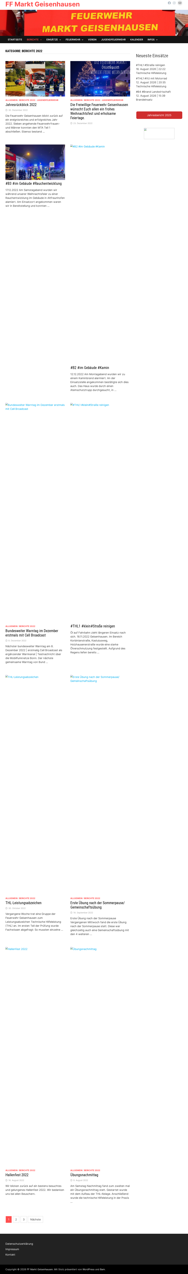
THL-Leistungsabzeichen (23, 903)
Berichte (33, 39)
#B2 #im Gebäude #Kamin (89, 368)
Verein (92, 39)
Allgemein (11, 100)
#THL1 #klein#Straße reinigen (92, 626)
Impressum (12, 1249)
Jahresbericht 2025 (159, 115)
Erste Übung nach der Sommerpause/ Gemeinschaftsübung (97, 905)
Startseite (15, 39)
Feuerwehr (73, 39)
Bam (102, 1269)
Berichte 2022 (27, 100)
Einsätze (52, 39)
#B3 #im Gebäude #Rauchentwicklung (33, 183)
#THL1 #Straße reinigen (150, 65)
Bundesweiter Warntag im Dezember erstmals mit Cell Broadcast (31, 633)
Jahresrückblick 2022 (21, 105)
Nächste (35, 1219)
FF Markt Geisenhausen (42, 4)
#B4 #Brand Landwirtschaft (153, 91)
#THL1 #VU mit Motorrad (151, 78)
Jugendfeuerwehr (113, 39)
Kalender (136, 39)
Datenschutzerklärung (19, 1243)
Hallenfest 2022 (16, 1175)
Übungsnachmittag (84, 1175)
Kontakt (10, 1254)
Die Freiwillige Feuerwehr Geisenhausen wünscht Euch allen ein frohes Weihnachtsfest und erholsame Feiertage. (99, 111)
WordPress (88, 1269)
